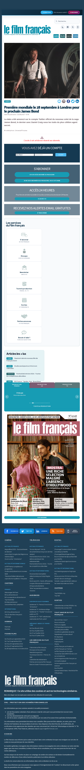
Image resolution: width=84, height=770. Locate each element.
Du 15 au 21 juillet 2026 (37, 631)
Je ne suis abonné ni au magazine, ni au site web (42, 180)
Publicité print (58, 641)
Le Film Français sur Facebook (64, 646)
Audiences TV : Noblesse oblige (40, 609)
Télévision (62, 36)
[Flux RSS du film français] (63, 27)
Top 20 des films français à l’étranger (13, 616)
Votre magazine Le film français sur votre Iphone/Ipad (65, 660)
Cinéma (56, 36)
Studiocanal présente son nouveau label (16, 573)
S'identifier (47, 12)
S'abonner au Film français (38, 647)
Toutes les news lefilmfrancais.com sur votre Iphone (65, 655)
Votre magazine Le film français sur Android (65, 665)
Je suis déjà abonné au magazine (42, 174)
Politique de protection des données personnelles (63, 628)
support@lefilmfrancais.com (48, 729)
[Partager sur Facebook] (68, 101)
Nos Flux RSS (58, 668)
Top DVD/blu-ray (59, 593)
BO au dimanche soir (11, 595)
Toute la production (41, 406)
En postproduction (20, 394)
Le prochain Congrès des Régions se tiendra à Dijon (16, 555)
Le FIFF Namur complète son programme (14, 568)
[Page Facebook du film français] (68, 27)
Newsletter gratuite (36, 652)
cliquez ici (42, 198)
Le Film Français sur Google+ (63, 651)
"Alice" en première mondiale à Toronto (39, 590)
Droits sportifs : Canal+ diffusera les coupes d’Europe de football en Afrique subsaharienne (41, 583)
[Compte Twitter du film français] (73, 27)
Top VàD (57, 596)
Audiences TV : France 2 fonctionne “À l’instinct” (41, 606)
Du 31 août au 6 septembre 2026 (15, 639)
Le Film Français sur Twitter (63, 649)
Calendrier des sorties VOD (63, 608)
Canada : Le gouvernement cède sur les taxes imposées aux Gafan (65, 582)
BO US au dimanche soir (12, 612)
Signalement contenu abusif (63, 634)
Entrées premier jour (11, 602)
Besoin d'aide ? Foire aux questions (41, 664)
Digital (69, 36)
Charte (56, 644)
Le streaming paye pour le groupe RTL (65, 573)
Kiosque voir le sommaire (38, 650)
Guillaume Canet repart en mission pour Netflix (65, 563)
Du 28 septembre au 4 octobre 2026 (16, 648)
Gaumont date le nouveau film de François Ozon (22, 359)
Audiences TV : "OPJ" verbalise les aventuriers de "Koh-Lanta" (40, 618)
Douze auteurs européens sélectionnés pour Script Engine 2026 (40, 576)
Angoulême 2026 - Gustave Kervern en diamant (16, 551)
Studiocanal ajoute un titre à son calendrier (21, 367)
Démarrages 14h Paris (11, 592)
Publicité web (58, 639)
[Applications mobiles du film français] (78, 27)
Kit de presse (58, 637)
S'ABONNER (74, 12)
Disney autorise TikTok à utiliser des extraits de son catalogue (65, 577)
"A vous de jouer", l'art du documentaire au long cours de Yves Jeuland (41, 552)
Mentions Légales (60, 625)
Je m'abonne (42, 517)
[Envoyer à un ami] (59, 101)
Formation (75, 36)
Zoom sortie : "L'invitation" (13, 559)
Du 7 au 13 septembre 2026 (13, 641)
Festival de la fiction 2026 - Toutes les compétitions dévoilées (23, 375)
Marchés (7, 629)
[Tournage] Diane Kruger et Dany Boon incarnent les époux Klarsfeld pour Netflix (65, 556)
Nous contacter (59, 622)
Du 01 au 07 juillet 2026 (37, 635)
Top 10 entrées (9, 600)
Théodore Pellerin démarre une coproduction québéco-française (16, 577)
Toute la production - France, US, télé (40, 656)
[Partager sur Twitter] (73, 101)
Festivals (7, 627)
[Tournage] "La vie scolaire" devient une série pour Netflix (65, 551)
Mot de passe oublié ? (60, 12)
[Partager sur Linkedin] (77, 101)
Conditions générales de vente (64, 632)
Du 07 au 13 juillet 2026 (37, 633)
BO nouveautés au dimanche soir (15, 597)
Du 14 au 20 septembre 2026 (14, 644)
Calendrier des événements (38, 659)
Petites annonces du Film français (40, 662)
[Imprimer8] (64, 101)
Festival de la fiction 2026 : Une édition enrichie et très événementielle (39, 559)
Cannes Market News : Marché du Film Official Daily (66, 672)
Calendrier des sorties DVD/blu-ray (65, 605)
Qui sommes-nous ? (61, 620)
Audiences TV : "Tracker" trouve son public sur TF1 (41, 613)
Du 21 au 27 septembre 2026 (14, 646)
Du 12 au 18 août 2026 (36, 628)
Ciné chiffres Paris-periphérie (14, 604)
